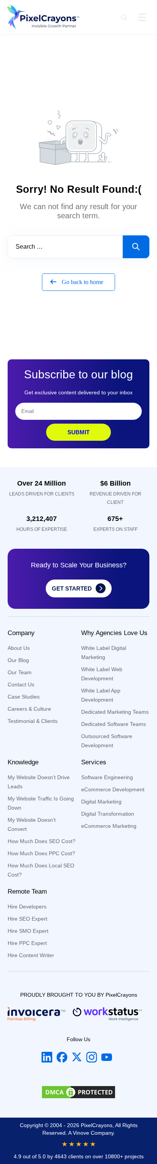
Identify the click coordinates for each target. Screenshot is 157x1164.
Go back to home (81, 282)
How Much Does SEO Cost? (41, 841)
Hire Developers (27, 907)
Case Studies (24, 697)
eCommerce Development (112, 789)
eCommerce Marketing (108, 826)
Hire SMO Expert (28, 931)
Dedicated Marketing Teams (115, 712)
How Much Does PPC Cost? (41, 853)
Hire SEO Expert (27, 919)
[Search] (124, 17)
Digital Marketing (101, 802)
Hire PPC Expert (27, 943)
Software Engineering (107, 777)
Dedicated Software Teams (113, 724)
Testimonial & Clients (33, 721)
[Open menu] (142, 17)
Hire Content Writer (31, 955)
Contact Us (21, 684)
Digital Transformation (107, 814)
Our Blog (18, 660)
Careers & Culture (29, 709)
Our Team (20, 672)
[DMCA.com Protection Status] (78, 1093)
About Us (19, 648)
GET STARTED (72, 588)
